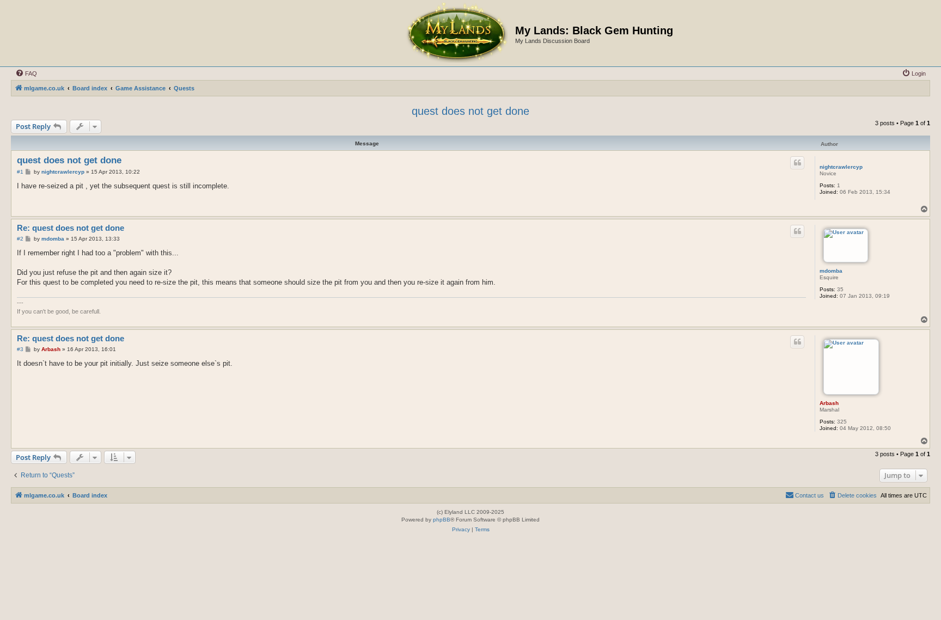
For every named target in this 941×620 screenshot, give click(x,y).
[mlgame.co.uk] (456, 33)
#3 (20, 349)
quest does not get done (470, 111)
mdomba (831, 271)
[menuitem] (26, 73)
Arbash (829, 403)
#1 (20, 172)
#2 (20, 239)
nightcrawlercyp (841, 167)
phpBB (441, 520)
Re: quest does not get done (70, 227)
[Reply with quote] (797, 162)
